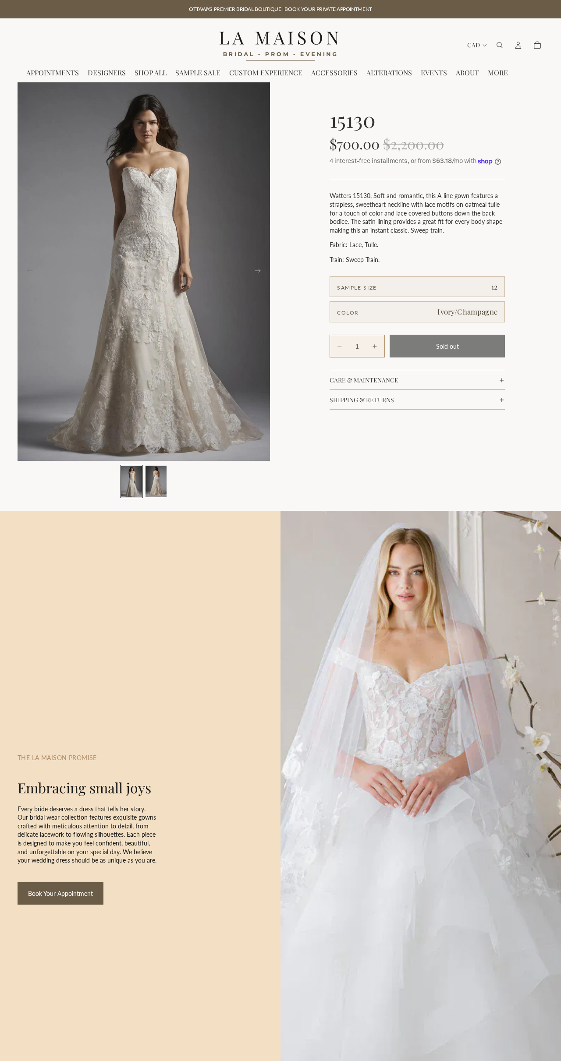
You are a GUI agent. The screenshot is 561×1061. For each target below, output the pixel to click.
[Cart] (537, 45)
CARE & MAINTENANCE (364, 380)
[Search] (499, 45)
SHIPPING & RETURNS (362, 400)
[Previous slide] (27, 271)
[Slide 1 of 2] (131, 481)
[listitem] (497, 73)
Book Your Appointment (60, 893)
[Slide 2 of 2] (156, 481)
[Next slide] (260, 271)
